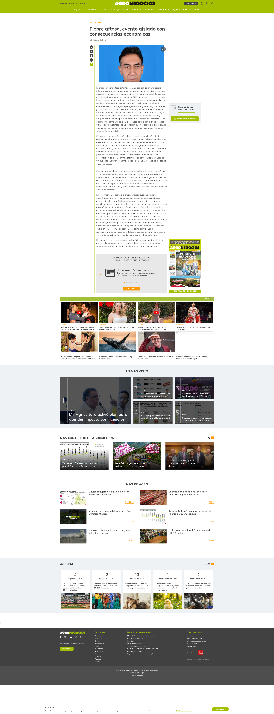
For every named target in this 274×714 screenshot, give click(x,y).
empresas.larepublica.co (196, 641)
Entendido (220, 709)
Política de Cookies (134, 651)
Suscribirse (66, 649)
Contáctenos (132, 641)
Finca (126, 9)
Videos (196, 9)
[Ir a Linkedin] (71, 637)
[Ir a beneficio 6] (136, 282)
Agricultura (79, 9)
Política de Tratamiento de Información (142, 649)
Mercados (136, 9)
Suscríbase (191, 3)
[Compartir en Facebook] (91, 55)
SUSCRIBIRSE (132, 289)
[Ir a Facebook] (60, 637)
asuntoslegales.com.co (196, 638)
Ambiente (129, 502)
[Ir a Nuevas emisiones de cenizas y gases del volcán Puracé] (73, 536)
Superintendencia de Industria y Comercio (143, 654)
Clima (103, 9)
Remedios (149, 9)
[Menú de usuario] (201, 3)
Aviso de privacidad (134, 644)
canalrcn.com (192, 644)
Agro (211, 502)
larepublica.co (192, 636)
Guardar (91, 64)
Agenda (176, 9)
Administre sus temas (186, 119)
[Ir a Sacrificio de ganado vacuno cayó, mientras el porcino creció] (153, 497)
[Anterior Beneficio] (100, 274)
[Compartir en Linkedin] (91, 51)
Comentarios (163, 9)
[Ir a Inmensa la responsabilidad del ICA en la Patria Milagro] (73, 516)
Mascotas (93, 9)
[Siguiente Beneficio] (163, 274)
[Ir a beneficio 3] (129, 282)
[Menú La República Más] (207, 3)
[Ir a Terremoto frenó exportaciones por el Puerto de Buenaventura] (153, 516)
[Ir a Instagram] (76, 637)
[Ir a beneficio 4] (131, 282)
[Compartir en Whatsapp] (91, 60)
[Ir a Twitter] (65, 637)
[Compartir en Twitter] (91, 47)
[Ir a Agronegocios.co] (72, 633)
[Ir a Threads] (81, 637)
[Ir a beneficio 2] (126, 282)
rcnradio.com (192, 646)
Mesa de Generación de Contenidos (141, 636)
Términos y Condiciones (136, 646)
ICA (132, 521)
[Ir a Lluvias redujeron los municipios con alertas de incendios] (73, 497)
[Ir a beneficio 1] (124, 282)
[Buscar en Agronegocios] (212, 3)
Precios (186, 9)
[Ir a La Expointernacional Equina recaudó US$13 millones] (153, 536)
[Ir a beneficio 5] (134, 282)
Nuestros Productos (135, 638)
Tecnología (115, 9)
